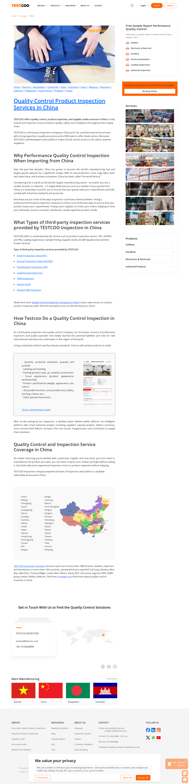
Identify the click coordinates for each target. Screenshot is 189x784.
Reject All (127, 777)
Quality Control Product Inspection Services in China (59, 104)
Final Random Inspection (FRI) (32, 267)
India (63, 87)
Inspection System (82, 733)
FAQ (53, 749)
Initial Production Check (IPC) (32, 255)
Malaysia (93, 87)
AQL (53, 744)
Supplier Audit (18, 739)
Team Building (81, 749)
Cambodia (53, 87)
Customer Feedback (83, 744)
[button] (42, 5)
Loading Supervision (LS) (29, 272)
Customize (42, 777)
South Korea (45, 90)
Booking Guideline (59, 728)
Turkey (69, 90)
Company (78, 728)
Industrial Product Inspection (24, 733)
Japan (83, 87)
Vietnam (26, 87)
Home (13, 16)
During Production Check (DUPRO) (35, 261)
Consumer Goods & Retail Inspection (28, 728)
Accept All (143, 777)
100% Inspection (25, 278)
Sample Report (58, 739)
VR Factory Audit (19, 744)
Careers (77, 739)
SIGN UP (170, 6)
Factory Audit (24, 284)
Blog (53, 733)
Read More (112, 678)
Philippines (30, 90)
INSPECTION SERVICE (21, 749)
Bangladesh (39, 87)
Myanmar (105, 87)
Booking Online (150, 91)
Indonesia (73, 87)
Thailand (58, 90)
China (31, 16)
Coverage (23, 16)
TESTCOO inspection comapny (29, 566)
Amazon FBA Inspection (29, 290)
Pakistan (18, 90)
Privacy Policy (25, 768)
